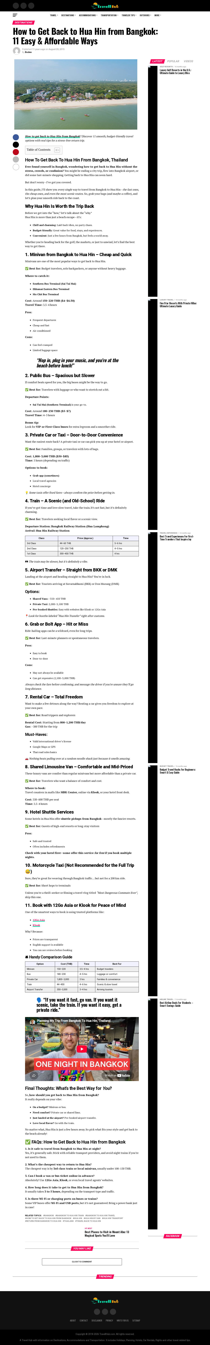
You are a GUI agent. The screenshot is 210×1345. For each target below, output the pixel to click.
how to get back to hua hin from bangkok (48, 1218)
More (157, 15)
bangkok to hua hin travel (101, 1216)
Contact (84, 1320)
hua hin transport (113, 1218)
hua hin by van (92, 1218)
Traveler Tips (128, 15)
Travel (53, 15)
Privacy (109, 1320)
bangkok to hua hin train (70, 1216)
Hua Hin (78, 1218)
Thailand (69, 1221)
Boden (28, 52)
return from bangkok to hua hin (43, 1221)
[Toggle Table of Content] (55, 150)
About (73, 1320)
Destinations (67, 15)
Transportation (109, 15)
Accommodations (87, 15)
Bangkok (49, 1216)
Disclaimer (97, 1320)
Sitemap (136, 1320)
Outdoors (144, 15)
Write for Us (123, 1320)
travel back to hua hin (88, 1221)
